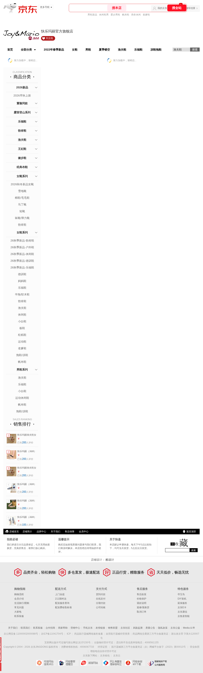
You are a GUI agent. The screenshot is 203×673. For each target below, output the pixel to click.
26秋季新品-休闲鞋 (22, 254)
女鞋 (75, 49)
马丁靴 (22, 204)
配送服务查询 (62, 603)
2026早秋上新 (22, 95)
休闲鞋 (22, 314)
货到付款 (100, 594)
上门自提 (60, 594)
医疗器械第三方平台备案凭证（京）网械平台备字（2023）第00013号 (148, 646)
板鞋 (22, 328)
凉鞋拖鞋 (156, 49)
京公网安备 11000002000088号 (21, 633)
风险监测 (138, 627)
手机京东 (88, 627)
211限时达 (60, 598)
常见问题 (19, 607)
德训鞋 (22, 274)
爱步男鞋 (115, 14)
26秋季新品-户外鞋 (22, 247)
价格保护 (141, 598)
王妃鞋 (22, 148)
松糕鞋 (22, 334)
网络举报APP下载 (135, 663)
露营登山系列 (22, 112)
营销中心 (75, 627)
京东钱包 (105, 655)
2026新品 (22, 87)
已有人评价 (25, 442)
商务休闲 (136, 14)
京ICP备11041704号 (52, 633)
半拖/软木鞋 (22, 294)
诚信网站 (90, 663)
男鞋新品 (92, 14)
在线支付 (100, 598)
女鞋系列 (22, 232)
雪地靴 (22, 191)
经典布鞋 (22, 167)
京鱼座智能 (184, 616)
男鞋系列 (22, 369)
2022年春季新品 (54, 49)
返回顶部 (191, 531)
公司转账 (100, 607)
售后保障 (69, 531)
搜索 (193, 550)
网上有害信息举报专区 (112, 663)
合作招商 (50, 627)
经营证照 (102, 646)
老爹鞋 (146, 14)
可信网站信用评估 (46, 663)
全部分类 (26, 49)
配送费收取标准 (63, 607)
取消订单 (141, 611)
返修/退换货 (143, 607)
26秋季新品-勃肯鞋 (22, 240)
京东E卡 (182, 607)
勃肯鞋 (22, 130)
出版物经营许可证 (103, 642)
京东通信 (182, 611)
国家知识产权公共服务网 (157, 663)
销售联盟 (113, 627)
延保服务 (182, 603)
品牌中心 (41, 531)
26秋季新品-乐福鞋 (22, 267)
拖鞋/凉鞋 (22, 355)
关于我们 (55, 531)
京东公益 (175, 627)
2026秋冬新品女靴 (22, 184)
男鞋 (88, 49)
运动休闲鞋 (22, 397)
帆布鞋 (125, 14)
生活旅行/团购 (21, 603)
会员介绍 (19, 598)
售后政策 (141, 594)
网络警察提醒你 (68, 663)
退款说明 (141, 603)
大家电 (17, 611)
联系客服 (19, 616)
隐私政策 (163, 627)
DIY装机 (182, 598)
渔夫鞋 (122, 49)
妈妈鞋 (22, 281)
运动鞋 (22, 341)
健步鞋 (22, 157)
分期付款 (100, 603)
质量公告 (150, 627)
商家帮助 (63, 627)
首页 (10, 49)
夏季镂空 (104, 49)
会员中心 (83, 531)
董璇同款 (22, 103)
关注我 (49, 38)
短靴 (22, 211)
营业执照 (194, 646)
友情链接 (100, 627)
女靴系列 (22, 176)
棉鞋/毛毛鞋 (22, 197)
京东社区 (125, 627)
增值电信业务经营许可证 (103, 651)
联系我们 (25, 627)
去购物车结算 (188, 8)
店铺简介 (27, 531)
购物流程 (19, 594)
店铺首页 (14, 531)
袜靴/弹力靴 (22, 218)
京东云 (116, 655)
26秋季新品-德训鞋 (22, 260)
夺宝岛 (181, 594)
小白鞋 (22, 321)
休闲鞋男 (104, 14)
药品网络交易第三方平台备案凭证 (150, 633)
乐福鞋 (138, 49)
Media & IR (189, 627)
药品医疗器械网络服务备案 (88, 633)
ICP (69, 633)
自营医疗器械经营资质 (118, 633)
